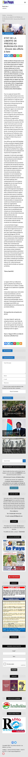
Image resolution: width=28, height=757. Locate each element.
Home (4, 15)
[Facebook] (5, 55)
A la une (9, 15)
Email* (14, 651)
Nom (14, 656)
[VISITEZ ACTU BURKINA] (14, 705)
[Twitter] (8, 55)
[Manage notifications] (3, 753)
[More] (20, 55)
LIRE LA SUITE (14, 488)
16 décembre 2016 (9, 33)
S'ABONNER (15, 577)
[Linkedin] (11, 55)
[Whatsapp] (17, 55)
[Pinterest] (14, 55)
